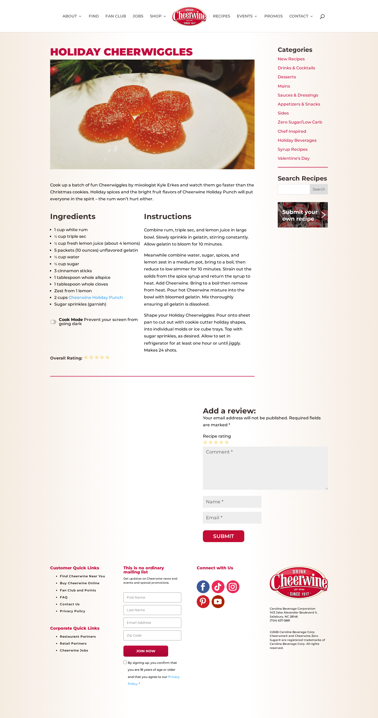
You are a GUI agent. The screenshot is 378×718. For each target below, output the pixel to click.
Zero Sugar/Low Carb (300, 122)
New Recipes (291, 58)
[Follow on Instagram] (233, 586)
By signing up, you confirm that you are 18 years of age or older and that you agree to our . (154, 673)
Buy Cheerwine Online (80, 583)
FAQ (64, 597)
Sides (283, 113)
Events (245, 16)
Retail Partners (73, 643)
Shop (155, 16)
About (69, 16)
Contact (298, 16)
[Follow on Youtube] (218, 601)
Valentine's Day (294, 158)
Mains (284, 86)
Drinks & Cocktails (296, 67)
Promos (273, 16)
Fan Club (115, 16)
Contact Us (70, 604)
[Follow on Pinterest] (203, 601)
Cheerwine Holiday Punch (96, 297)
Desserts (287, 76)
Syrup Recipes (293, 149)
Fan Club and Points (78, 590)
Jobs (138, 16)
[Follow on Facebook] (203, 586)
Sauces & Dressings (298, 95)
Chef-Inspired (292, 131)
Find (94, 16)
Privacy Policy (72, 611)
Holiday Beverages (297, 140)
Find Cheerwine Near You (82, 576)
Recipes (221, 16)
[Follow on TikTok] (218, 586)
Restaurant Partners (78, 636)
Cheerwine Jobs (74, 650)
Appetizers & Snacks (299, 104)
